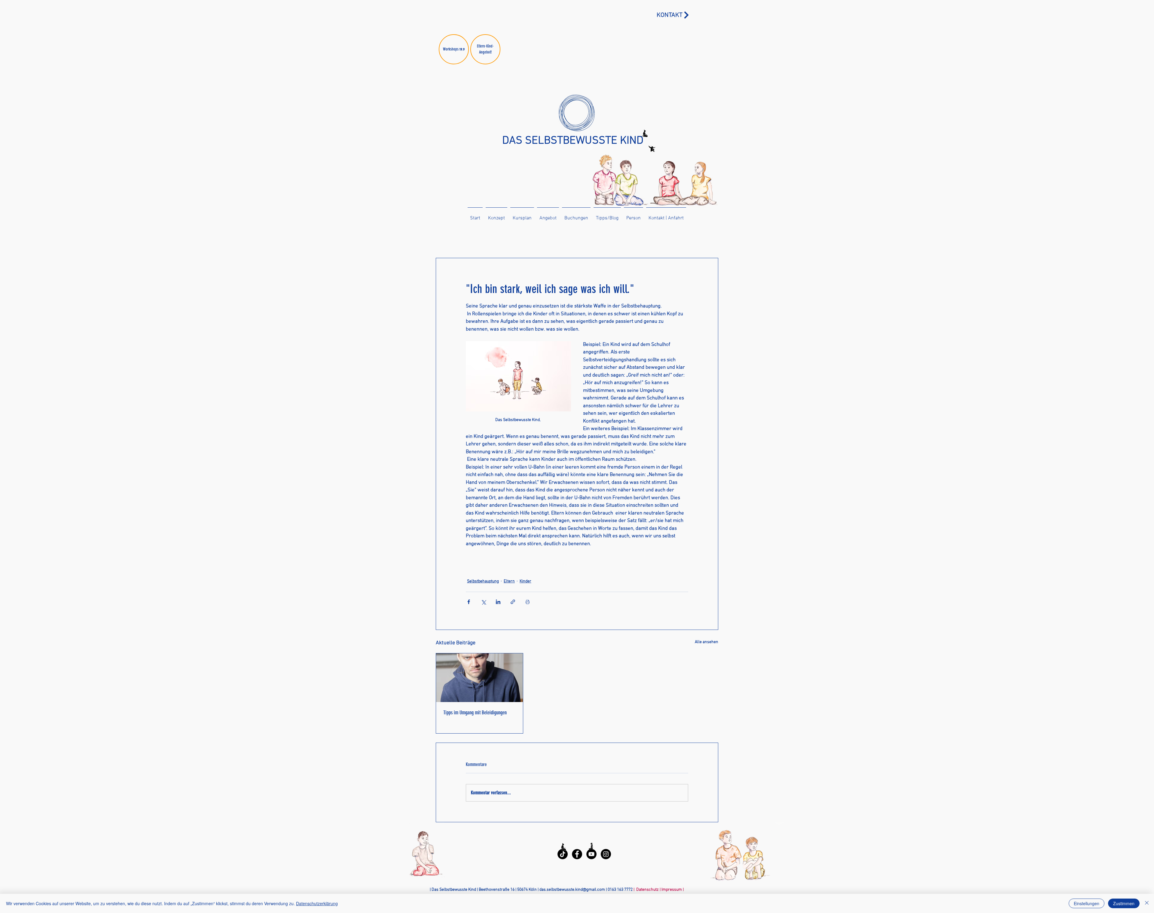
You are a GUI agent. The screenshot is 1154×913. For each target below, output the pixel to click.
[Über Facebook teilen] (469, 602)
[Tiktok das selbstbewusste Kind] (562, 854)
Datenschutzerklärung (317, 903)
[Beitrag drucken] (527, 602)
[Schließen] (1146, 903)
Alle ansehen (706, 642)
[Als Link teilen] (513, 602)
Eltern (509, 581)
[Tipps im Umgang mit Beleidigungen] (479, 677)
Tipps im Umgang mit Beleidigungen (475, 712)
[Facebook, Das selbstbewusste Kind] (577, 854)
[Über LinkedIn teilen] (498, 602)
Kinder (525, 581)
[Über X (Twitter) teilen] (483, 602)
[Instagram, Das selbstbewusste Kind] (606, 854)
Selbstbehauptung (483, 581)
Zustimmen (1123, 903)
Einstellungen (1086, 903)
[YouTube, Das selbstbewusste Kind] (591, 854)
